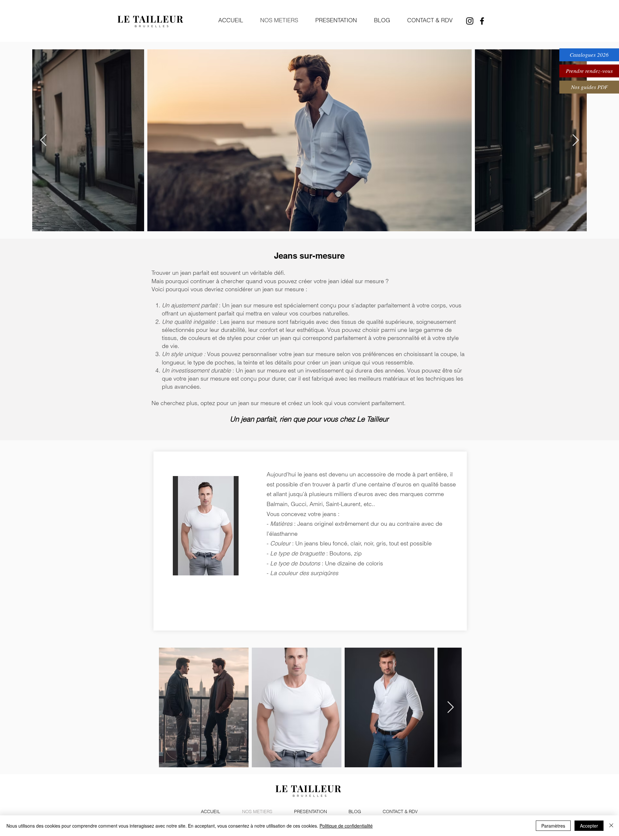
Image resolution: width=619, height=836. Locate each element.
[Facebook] (482, 21)
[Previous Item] (43, 140)
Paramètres (553, 825)
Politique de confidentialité (346, 825)
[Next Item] (575, 140)
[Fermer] (611, 826)
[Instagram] (470, 21)
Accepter (589, 825)
